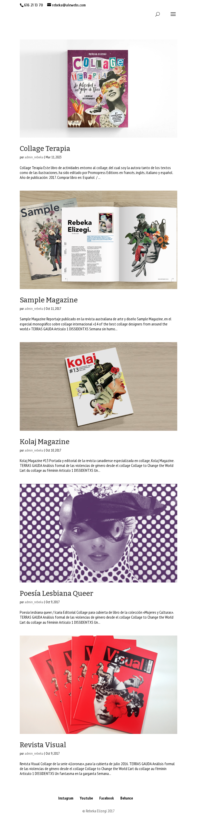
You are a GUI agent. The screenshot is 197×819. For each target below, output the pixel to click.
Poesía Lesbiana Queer (56, 593)
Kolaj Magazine (45, 442)
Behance (126, 798)
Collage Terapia (45, 149)
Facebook (106, 798)
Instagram (65, 798)
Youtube (86, 798)
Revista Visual (43, 745)
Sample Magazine (49, 300)
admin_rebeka (34, 157)
